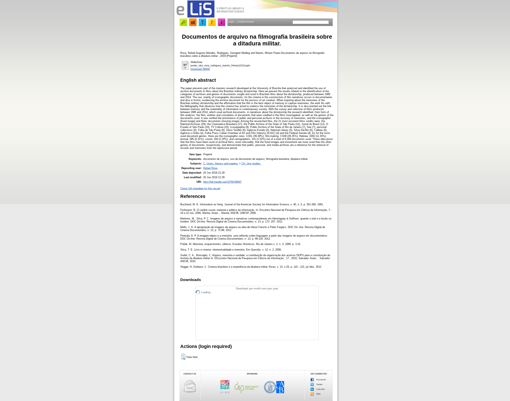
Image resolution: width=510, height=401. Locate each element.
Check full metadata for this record (200, 188)
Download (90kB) (200, 69)
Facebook (321, 379)
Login (231, 21)
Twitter (319, 384)
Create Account (245, 21)
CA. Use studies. (251, 163)
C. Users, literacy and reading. (220, 163)
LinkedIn (320, 389)
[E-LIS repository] (210, 16)
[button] (183, 357)
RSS (318, 394)
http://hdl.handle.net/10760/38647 (222, 181)
